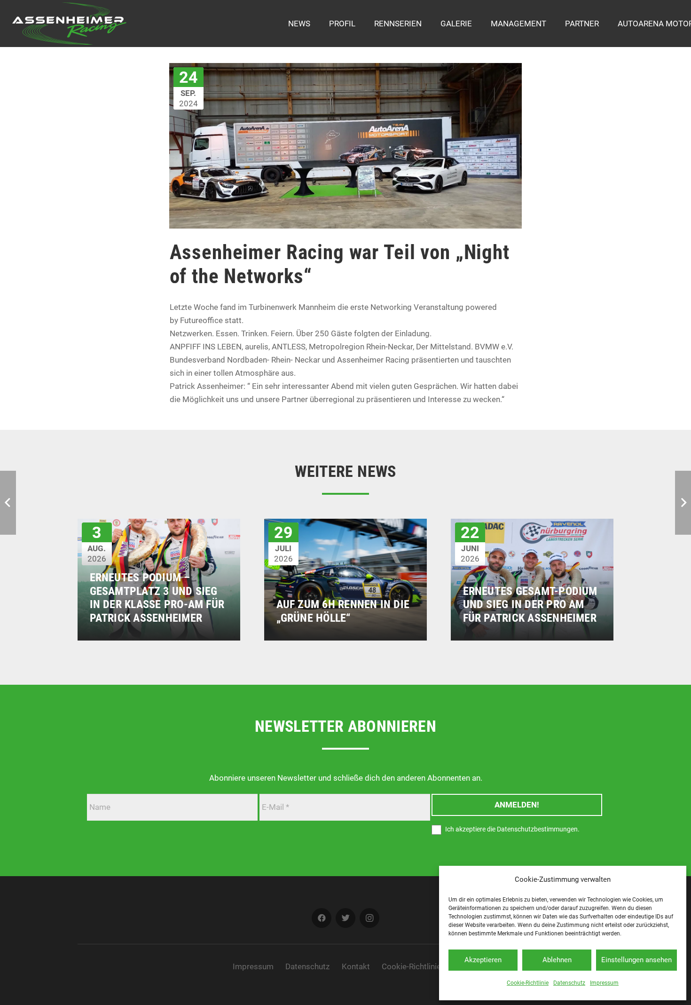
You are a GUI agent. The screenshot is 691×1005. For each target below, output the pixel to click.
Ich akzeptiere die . (512, 829)
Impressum (604, 983)
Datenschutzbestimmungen (537, 829)
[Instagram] (370, 918)
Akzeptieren (483, 960)
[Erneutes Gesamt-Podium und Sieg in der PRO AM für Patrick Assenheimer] (532, 525)
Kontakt (356, 966)
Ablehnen (557, 960)
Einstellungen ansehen (636, 960)
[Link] (69, 23)
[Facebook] (322, 918)
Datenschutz (569, 983)
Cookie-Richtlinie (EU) (420, 966)
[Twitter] (346, 918)
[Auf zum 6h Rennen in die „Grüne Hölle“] (345, 525)
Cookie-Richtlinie (528, 983)
